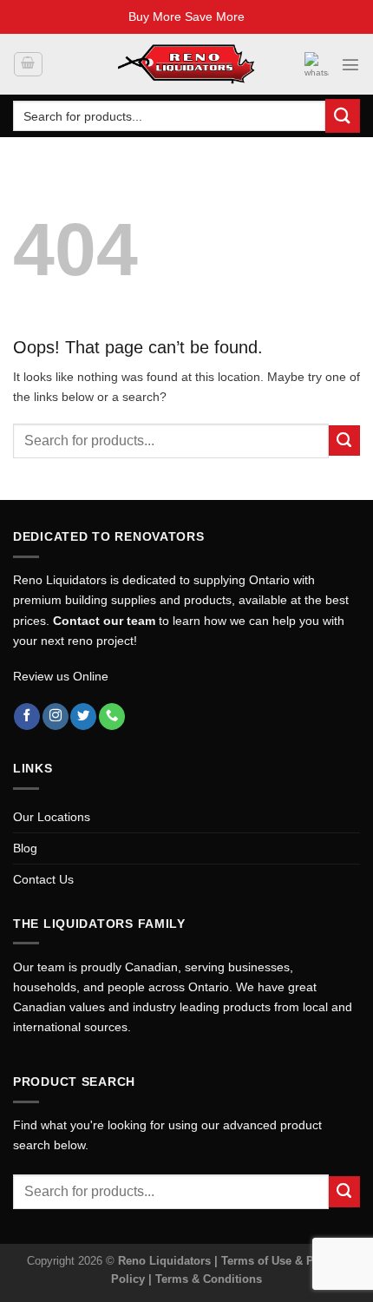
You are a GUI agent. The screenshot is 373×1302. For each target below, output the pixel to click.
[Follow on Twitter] (83, 716)
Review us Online (60, 676)
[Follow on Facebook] (27, 716)
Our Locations (51, 817)
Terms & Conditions (208, 1279)
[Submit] (342, 116)
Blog (25, 848)
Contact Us (43, 879)
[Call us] (112, 716)
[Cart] (28, 64)
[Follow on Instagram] (56, 716)
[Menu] (350, 64)
